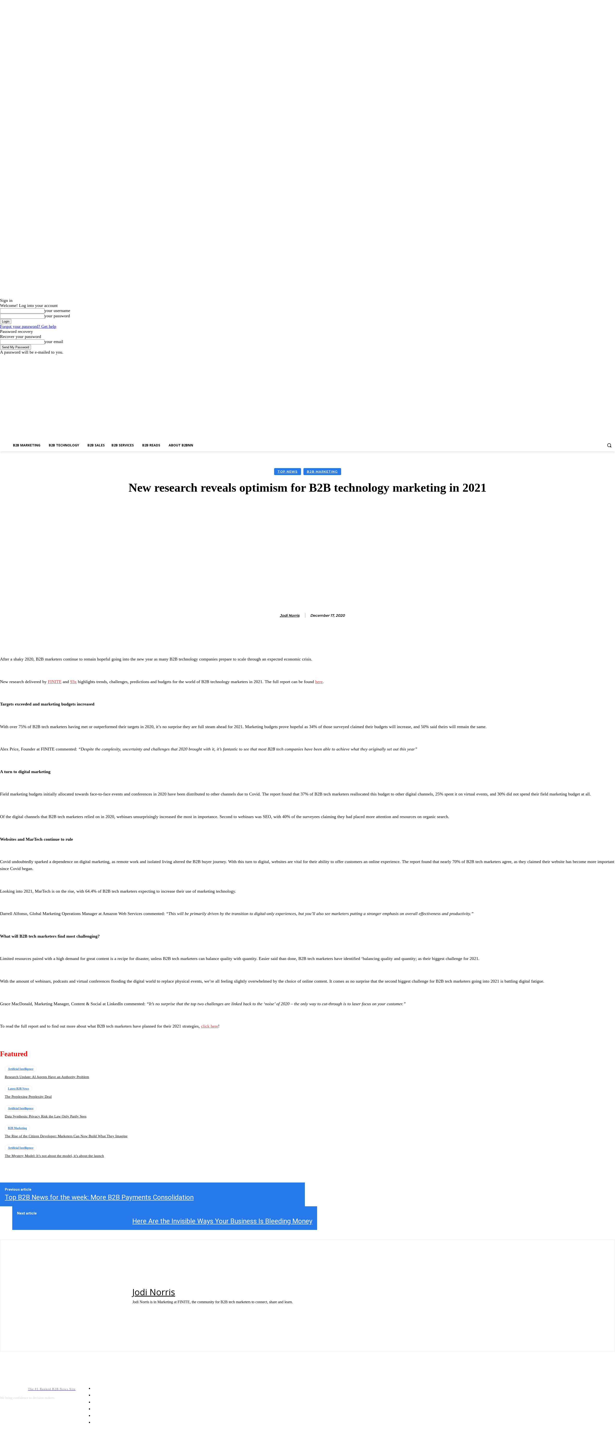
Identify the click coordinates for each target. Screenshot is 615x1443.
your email (53, 341)
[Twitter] (612, 358)
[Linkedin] (605, 358)
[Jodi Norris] (275, 615)
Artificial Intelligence (20, 1069)
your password (57, 315)
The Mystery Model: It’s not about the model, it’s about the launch (54, 1156)
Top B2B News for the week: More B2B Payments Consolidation (99, 1197)
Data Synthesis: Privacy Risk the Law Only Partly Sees (45, 1116)
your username (57, 310)
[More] (416, 509)
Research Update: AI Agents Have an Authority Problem (47, 1077)
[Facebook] (599, 358)
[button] (609, 445)
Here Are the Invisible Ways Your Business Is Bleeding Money (222, 1221)
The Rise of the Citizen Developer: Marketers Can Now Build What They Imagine (66, 1136)
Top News (287, 471)
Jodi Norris (290, 615)
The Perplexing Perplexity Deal (28, 1097)
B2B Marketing (322, 471)
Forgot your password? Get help (28, 326)
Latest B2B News (18, 1088)
